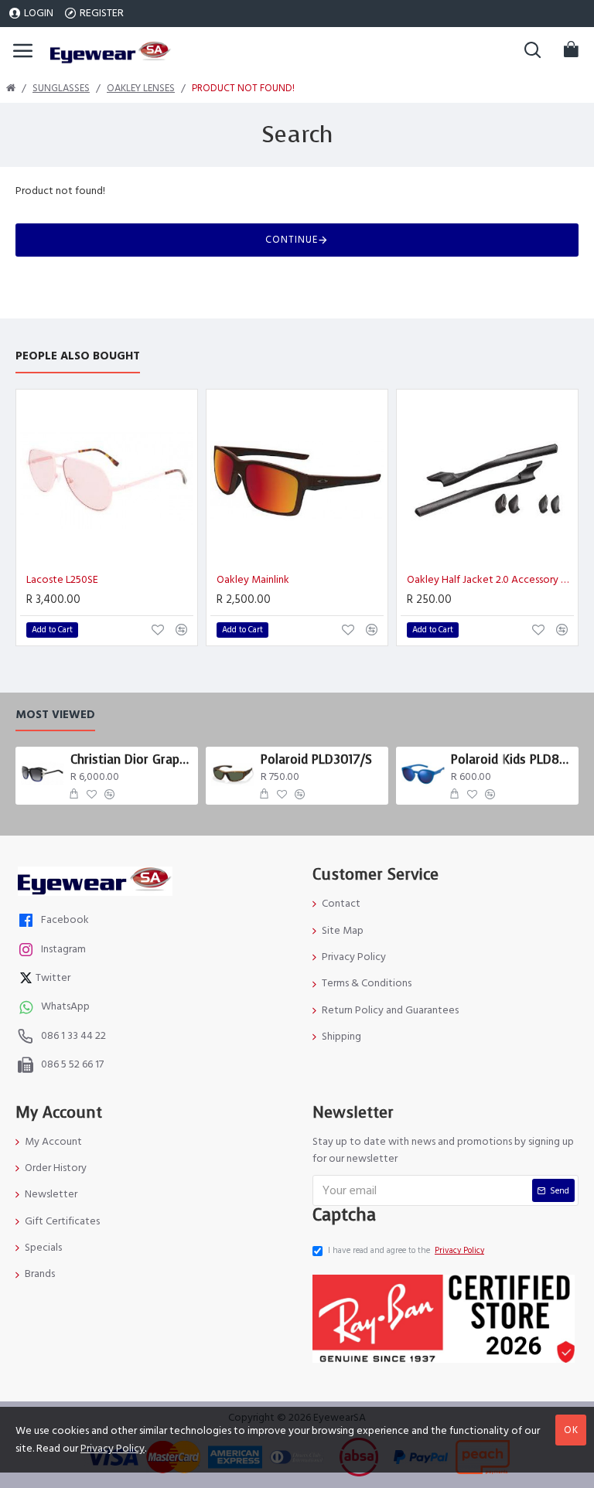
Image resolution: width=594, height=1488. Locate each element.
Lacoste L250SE (62, 580)
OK (571, 1430)
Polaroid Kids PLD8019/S (512, 760)
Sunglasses (61, 88)
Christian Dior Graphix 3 (131, 760)
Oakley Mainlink (253, 580)
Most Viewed (55, 715)
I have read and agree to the (406, 1250)
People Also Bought (77, 356)
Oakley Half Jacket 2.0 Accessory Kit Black (490, 580)
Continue (291, 240)
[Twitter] (28, 979)
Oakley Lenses (141, 88)
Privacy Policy (112, 1448)
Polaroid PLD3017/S (316, 760)
